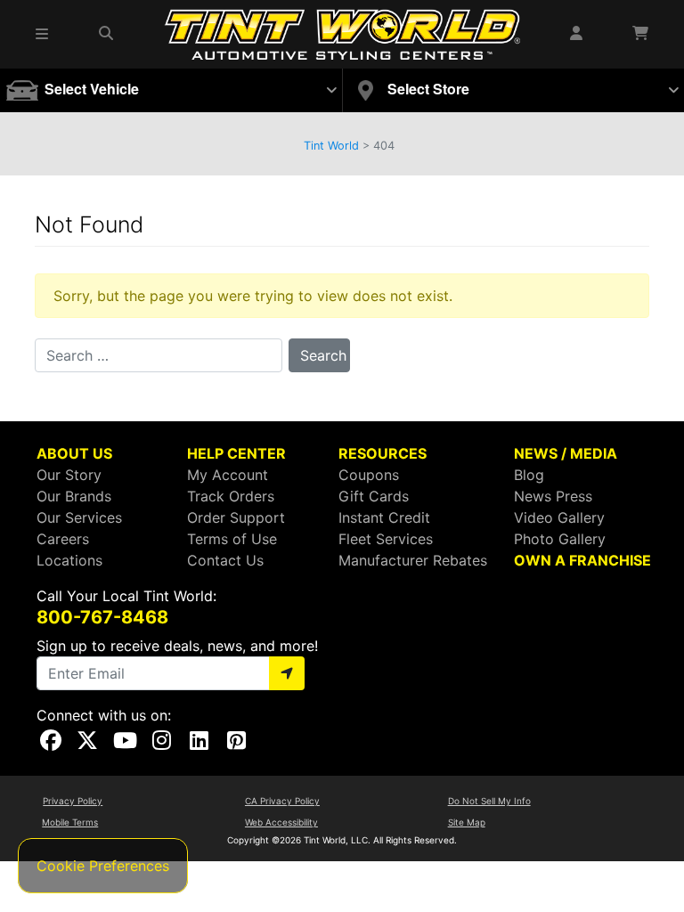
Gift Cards (373, 496)
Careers (63, 539)
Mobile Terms (70, 822)
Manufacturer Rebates (412, 560)
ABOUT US (74, 453)
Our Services (79, 517)
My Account (227, 475)
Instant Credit (384, 517)
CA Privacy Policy (282, 800)
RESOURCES (382, 453)
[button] (43, 34)
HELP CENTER (236, 453)
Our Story (69, 475)
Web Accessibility (281, 822)
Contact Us (225, 560)
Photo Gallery (560, 539)
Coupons (368, 475)
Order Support (236, 517)
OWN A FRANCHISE (582, 560)
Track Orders (230, 496)
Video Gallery (559, 517)
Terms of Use (232, 539)
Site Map (466, 822)
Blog (529, 475)
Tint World (331, 145)
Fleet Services (385, 539)
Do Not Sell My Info (489, 800)
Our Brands (74, 496)
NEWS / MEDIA (565, 453)
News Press (553, 496)
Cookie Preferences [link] (103, 866)
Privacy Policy (72, 800)
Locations (69, 560)
